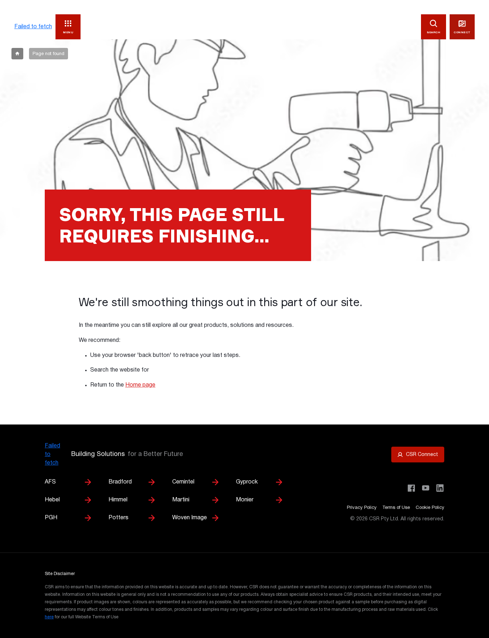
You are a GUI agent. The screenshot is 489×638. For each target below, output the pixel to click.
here (49, 617)
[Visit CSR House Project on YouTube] (425, 488)
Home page (140, 385)
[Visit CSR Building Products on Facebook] (411, 488)
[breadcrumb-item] (17, 53)
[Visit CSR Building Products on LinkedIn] (440, 488)
